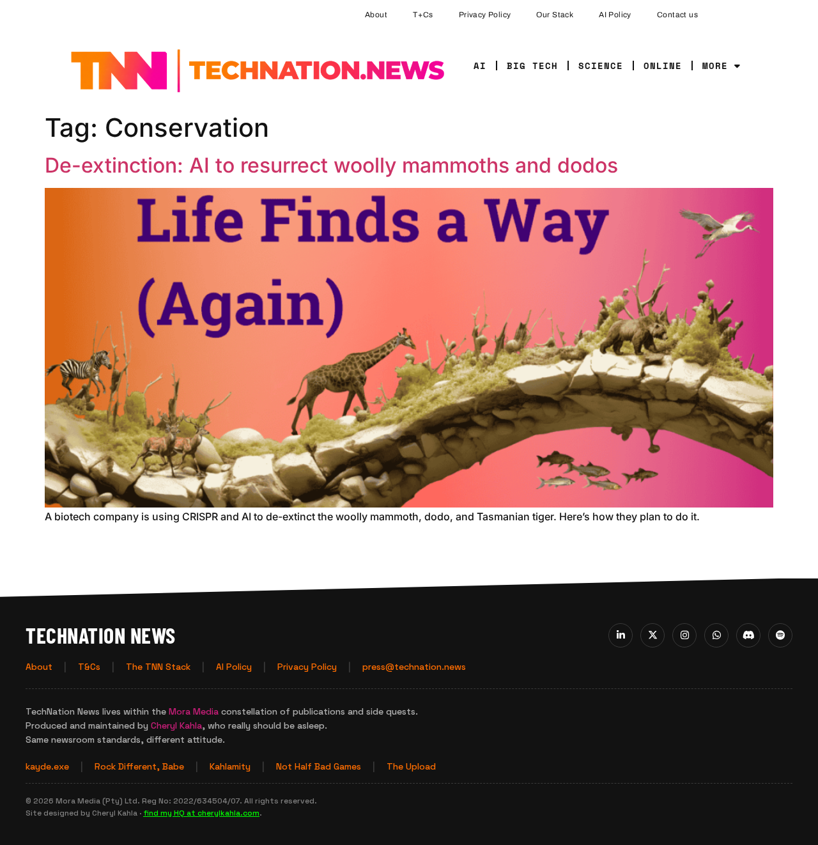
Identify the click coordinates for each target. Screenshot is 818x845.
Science (600, 65)
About (376, 14)
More (715, 65)
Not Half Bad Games (318, 766)
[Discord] (748, 635)
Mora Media (194, 711)
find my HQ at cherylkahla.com (201, 813)
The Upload (411, 766)
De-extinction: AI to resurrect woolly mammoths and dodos (331, 165)
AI (480, 65)
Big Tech (532, 65)
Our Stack (554, 14)
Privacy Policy (485, 14)
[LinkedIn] (620, 635)
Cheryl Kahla (176, 725)
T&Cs (89, 666)
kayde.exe (47, 766)
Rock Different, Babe (139, 766)
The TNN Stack (158, 666)
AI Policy (615, 14)
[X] (652, 635)
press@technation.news (414, 666)
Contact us (677, 14)
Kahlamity (230, 766)
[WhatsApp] (716, 635)
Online (663, 65)
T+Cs (423, 14)
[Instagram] (684, 635)
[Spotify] (780, 635)
